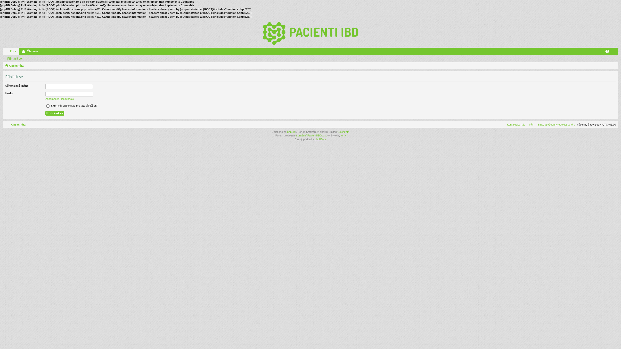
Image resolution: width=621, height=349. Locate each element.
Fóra (13, 51)
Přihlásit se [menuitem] (615, 52)
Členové (32, 51)
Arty (343, 135)
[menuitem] (555, 124)
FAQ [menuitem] (609, 52)
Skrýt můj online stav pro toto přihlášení (73, 105)
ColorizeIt (343, 131)
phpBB (291, 131)
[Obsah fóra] (310, 33)
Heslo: (9, 93)
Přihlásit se (14, 58)
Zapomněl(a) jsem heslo (59, 98)
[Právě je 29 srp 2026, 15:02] (613, 65)
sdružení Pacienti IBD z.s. (311, 135)
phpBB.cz (320, 139)
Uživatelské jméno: (17, 85)
